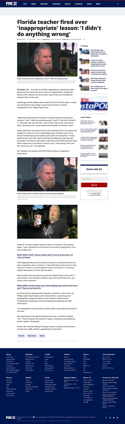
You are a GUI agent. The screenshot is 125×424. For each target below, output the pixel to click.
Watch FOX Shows (107, 368)
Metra (46, 363)
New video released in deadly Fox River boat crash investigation (98, 80)
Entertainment (108, 354)
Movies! (104, 366)
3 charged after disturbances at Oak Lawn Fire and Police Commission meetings (88, 138)
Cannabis (28, 384)
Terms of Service (95, 195)
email (117, 417)
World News (9, 361)
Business (8, 380)
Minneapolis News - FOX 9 (72, 388)
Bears (85, 357)
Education (32, 336)
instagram (110, 417)
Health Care (28, 389)
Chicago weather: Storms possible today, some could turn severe (88, 155)
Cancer (27, 380)
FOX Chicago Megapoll (13, 370)
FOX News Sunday (11, 372)
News (42, 336)
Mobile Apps (87, 382)
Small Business (10, 393)
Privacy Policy (96, 193)
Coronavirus (29, 382)
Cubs (84, 363)
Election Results (68, 359)
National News (10, 359)
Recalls (27, 391)
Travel (46, 359)
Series (47, 377)
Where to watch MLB (108, 386)
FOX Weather (29, 370)
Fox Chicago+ (106, 361)
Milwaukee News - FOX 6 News (71, 381)
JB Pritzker (67, 366)
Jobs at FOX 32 (87, 393)
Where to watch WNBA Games (109, 403)
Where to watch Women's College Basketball (110, 399)
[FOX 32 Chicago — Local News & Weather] (12, 4)
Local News (9, 357)
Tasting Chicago (49, 387)
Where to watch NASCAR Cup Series (109, 389)
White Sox (86, 366)
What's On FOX (106, 359)
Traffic (47, 354)
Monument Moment (51, 389)
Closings (27, 361)
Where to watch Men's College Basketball (109, 395)
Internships (86, 395)
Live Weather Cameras (32, 357)
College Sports (87, 372)
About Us (87, 377)
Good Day (9, 366)
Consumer (9, 382)
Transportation (49, 357)
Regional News (70, 377)
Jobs (7, 387)
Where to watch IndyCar (109, 392)
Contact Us (86, 387)
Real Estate (9, 391)
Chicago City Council (70, 370)
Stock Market (10, 395)
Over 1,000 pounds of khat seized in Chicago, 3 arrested (99, 88)
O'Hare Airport (49, 366)
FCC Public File (87, 398)
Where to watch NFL (108, 380)
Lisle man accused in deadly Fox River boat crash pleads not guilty (99, 72)
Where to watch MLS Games (108, 406)
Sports (86, 354)
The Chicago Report (70, 361)
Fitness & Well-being (31, 387)
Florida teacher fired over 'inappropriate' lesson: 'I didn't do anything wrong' (42, 79)
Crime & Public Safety (12, 363)
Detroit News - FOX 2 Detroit (70, 385)
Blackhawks (86, 359)
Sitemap (85, 402)
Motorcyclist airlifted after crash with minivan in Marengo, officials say (88, 147)
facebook (106, 417)
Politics (67, 354)
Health (28, 377)
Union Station (49, 370)
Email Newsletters (88, 384)
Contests (86, 389)
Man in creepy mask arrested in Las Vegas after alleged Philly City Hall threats (88, 130)
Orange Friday (49, 391)
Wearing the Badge (50, 384)
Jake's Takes (106, 357)
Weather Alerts (29, 359)
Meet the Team (88, 391)
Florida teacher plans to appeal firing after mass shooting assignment (40, 193)
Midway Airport (49, 368)
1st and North (49, 380)
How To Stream (88, 380)
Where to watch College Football (109, 383)
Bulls (84, 361)
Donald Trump (68, 363)
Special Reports (10, 368)
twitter (113, 417)
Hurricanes (28, 368)
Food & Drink (106, 363)
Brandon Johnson (69, 368)
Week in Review (49, 382)
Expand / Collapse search (118, 4)
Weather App (29, 366)
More (98, 4)
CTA (46, 361)
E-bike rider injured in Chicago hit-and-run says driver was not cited (87, 122)
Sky (84, 370)
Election (66, 357)
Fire (84, 368)
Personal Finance (11, 389)
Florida (39, 39)
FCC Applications (88, 400)
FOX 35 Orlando (31, 39)
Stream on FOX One (110, 377)
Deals (8, 384)
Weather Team (29, 363)
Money (9, 377)
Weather (29, 354)
